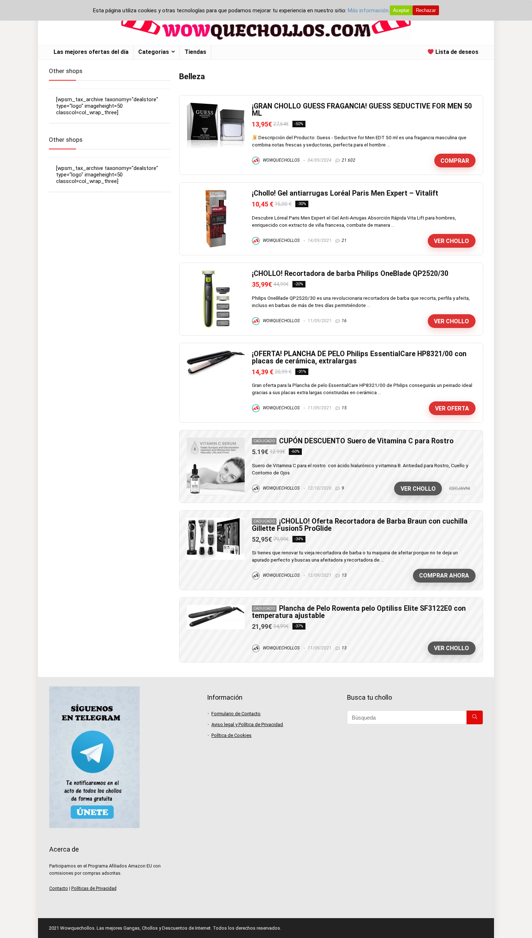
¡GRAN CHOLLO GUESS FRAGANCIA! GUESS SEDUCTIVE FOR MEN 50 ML (362, 110)
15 (344, 407)
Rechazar (426, 10)
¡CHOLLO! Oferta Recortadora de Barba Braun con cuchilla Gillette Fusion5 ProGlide (360, 525)
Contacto (58, 888)
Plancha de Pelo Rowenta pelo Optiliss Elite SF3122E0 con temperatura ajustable (359, 612)
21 (344, 240)
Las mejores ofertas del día (91, 51)
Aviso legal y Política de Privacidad (247, 724)
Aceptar (401, 10)
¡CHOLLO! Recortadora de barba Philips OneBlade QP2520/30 (350, 273)
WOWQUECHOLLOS (281, 160)
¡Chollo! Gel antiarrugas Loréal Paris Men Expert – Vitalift (345, 193)
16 (344, 320)
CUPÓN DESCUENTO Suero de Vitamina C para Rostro (366, 441)
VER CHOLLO (451, 241)
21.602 (348, 160)
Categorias (153, 51)
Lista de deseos (456, 51)
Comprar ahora (444, 575)
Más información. (369, 10)
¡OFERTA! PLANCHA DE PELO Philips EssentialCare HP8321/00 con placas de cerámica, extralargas (359, 357)
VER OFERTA (452, 408)
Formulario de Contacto (236, 713)
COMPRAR (454, 160)
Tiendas (195, 51)
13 (344, 575)
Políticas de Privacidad (94, 888)
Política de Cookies (231, 735)
